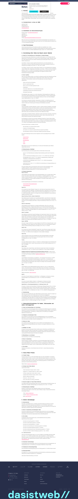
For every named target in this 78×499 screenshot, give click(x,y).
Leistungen (19, 3)
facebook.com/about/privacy (32, 363)
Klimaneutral (42, 481)
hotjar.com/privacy (33, 272)
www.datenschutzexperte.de (33, 32)
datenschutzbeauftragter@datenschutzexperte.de (32, 37)
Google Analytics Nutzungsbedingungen (30, 183)
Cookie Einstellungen (43, 483)
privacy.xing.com (28, 396)
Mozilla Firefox (25, 138)
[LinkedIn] (8, 479)
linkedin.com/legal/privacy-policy (32, 394)
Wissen (25, 481)
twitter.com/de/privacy (30, 393)
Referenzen (26, 477)
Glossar (25, 483)
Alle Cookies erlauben (33, 11)
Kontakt (57, 3)
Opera (24, 143)
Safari (24, 141)
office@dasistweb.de (25, 27)
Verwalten (44, 11)
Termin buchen (65, 3)
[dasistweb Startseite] (12, 3)
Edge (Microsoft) (26, 140)
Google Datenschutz (26, 185)
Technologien (26, 3)
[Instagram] (10, 479)
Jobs (41, 477)
